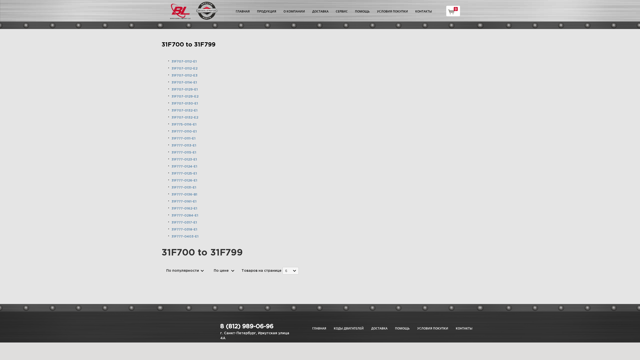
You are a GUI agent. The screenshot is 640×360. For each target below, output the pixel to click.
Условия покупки (392, 11)
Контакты (423, 11)
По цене (221, 270)
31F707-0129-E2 (185, 96)
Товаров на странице (262, 270)
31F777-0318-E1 (184, 229)
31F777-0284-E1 (185, 215)
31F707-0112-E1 (184, 61)
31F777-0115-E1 (184, 152)
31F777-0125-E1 (184, 173)
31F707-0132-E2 (185, 117)
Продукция (266, 11)
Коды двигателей (349, 328)
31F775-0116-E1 (184, 124)
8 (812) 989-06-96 (247, 326)
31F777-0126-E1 (184, 180)
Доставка (320, 11)
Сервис (342, 11)
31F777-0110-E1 (184, 131)
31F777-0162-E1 (184, 208)
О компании (294, 11)
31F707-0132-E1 (185, 110)
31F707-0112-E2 (185, 68)
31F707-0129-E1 (185, 89)
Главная (243, 11)
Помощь (362, 11)
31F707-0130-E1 (185, 103)
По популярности (182, 270)
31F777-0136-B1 (184, 194)
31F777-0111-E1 (184, 138)
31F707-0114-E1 (184, 82)
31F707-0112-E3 (185, 75)
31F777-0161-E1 (184, 201)
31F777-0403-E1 (185, 236)
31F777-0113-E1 (184, 145)
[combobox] (290, 270)
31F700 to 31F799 (189, 45)
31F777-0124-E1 (184, 166)
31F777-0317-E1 (184, 222)
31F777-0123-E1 (184, 159)
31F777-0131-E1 (184, 187)
